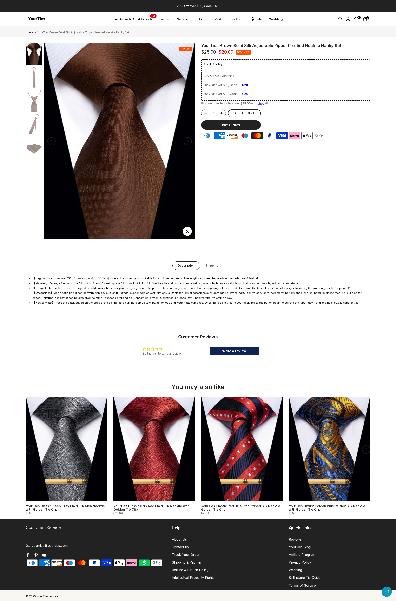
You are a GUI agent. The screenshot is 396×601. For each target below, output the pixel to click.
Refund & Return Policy (190, 570)
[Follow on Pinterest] (36, 556)
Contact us (180, 547)
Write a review (234, 351)
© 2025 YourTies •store (42, 596)
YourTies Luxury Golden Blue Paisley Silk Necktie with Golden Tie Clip (327, 507)
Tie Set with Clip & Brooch (134, 18)
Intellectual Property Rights (193, 577)
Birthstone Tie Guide (305, 577)
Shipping (211, 265)
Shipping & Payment (187, 562)
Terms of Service (302, 585)
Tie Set (164, 19)
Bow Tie (234, 19)
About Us (179, 539)
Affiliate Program (302, 555)
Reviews (295, 539)
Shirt (201, 19)
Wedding (276, 19)
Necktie (182, 19)
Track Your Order (186, 555)
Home (29, 32)
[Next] (188, 141)
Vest (217, 19)
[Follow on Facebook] (28, 556)
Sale (258, 19)
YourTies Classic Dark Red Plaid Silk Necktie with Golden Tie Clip (151, 507)
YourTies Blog (300, 547)
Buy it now (231, 125)
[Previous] (51, 141)
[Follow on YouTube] (44, 556)
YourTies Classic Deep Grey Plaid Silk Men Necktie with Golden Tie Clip (65, 507)
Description (186, 265)
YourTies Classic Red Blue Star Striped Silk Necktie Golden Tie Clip (240, 507)
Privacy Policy (300, 562)
